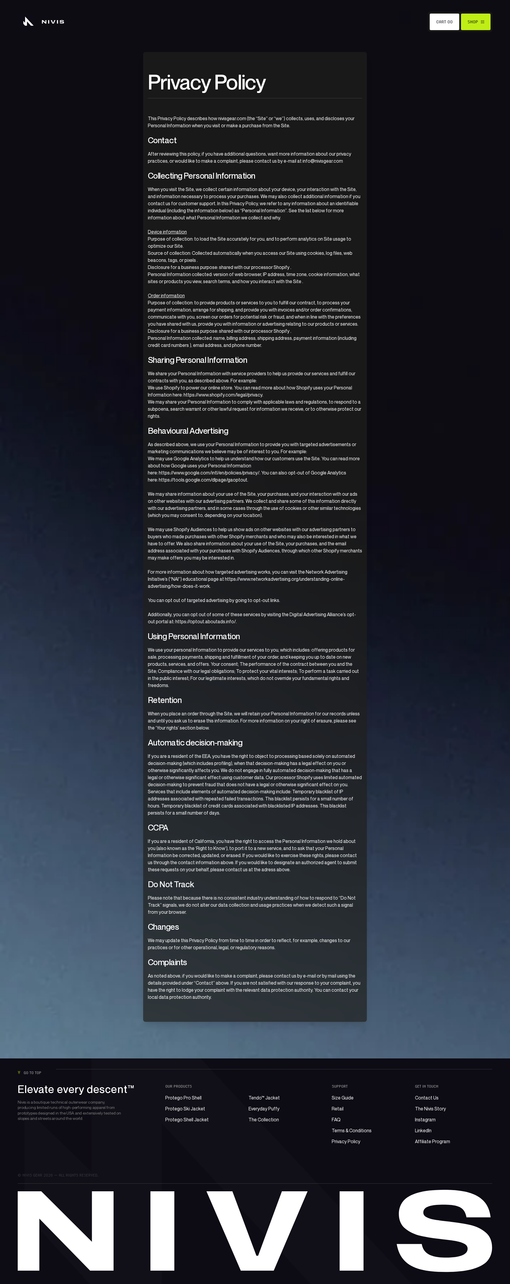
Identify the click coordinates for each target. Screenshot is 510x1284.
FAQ (336, 1120)
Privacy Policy (346, 1141)
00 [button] (450, 21)
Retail (338, 1109)
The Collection (264, 1120)
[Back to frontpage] (41, 22)
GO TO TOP (32, 1072)
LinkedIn (423, 1130)
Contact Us (427, 1098)
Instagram (425, 1120)
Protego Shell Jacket (187, 1120)
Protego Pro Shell (183, 1098)
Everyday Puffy (264, 1109)
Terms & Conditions (352, 1130)
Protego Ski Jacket (185, 1109)
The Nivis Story (430, 1109)
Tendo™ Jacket (264, 1098)
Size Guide (343, 1098)
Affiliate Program (432, 1141)
